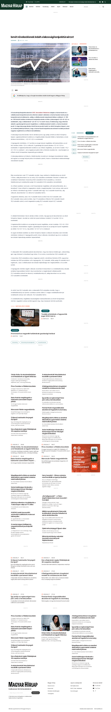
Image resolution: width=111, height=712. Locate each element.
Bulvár (71, 6)
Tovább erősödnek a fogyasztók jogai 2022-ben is (54, 315)
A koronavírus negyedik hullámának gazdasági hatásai (33, 334)
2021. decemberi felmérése (41, 112)
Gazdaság (45, 6)
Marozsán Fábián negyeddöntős (86, 149)
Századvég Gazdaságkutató (28, 342)
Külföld (38, 6)
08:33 (74, 149)
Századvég (15, 342)
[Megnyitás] (26, 6)
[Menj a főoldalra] (11, 5)
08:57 (74, 141)
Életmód (65, 6)
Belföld (31, 6)
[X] (105, 2)
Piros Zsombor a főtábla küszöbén (93, 58)
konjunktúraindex (42, 342)
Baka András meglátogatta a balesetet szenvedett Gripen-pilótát (94, 71)
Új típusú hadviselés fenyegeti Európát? (88, 152)
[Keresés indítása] (99, 6)
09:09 (74, 137)
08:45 (74, 145)
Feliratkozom (36, 692)
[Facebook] (100, 2)
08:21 (74, 153)
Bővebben (86, 157)
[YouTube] (102, 2)
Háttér (53, 6)
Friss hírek (30, 2)
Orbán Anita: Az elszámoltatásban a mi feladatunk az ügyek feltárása (94, 49)
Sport (58, 6)
